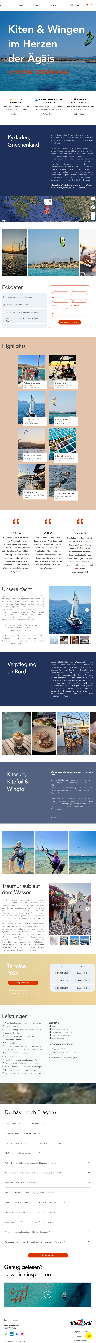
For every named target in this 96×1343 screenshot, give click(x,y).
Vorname (55, 290)
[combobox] (60, 308)
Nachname (74, 290)
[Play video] (47, 1294)
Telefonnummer (75, 297)
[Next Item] (87, 610)
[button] (36, 5)
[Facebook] (17, 1334)
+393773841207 (10, 1328)
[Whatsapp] (6, 1334)
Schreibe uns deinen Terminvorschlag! (23, 993)
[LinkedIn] (12, 1334)
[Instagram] (23, 1334)
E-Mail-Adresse (56, 297)
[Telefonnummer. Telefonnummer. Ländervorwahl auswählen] (74, 301)
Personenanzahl (75, 305)
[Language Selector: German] (89, 5)
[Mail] (88, 1335)
